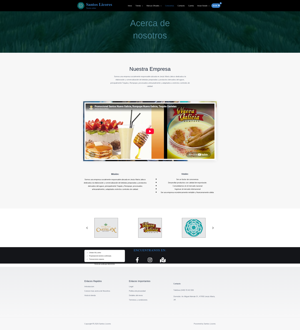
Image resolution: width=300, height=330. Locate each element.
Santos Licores (99, 4)
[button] (87, 227)
